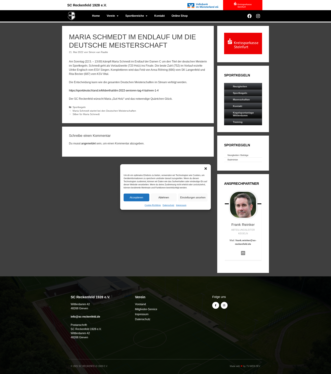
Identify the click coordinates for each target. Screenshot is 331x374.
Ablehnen (163, 197)
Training (238, 122)
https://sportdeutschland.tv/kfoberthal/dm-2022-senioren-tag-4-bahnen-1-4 (114, 90)
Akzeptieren (136, 197)
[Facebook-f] (215, 305)
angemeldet (88, 143)
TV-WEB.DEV (253, 366)
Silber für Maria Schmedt (86, 114)
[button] (205, 168)
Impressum (181, 205)
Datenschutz (168, 205)
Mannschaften (241, 99)
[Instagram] (258, 16)
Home (96, 15)
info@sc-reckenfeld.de (85, 316)
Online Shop (180, 15)
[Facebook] (249, 16)
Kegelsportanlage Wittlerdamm (243, 114)
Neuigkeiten (240, 86)
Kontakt (159, 15)
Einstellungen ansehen (192, 197)
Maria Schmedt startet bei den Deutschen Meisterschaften (104, 111)
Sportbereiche (134, 15)
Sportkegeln (79, 107)
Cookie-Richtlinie (153, 205)
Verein (111, 15)
